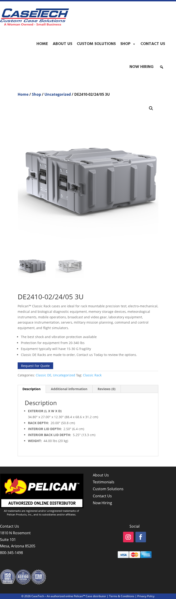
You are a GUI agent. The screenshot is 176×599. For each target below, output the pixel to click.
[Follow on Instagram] (128, 537)
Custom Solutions (96, 44)
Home (42, 44)
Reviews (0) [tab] (107, 389)
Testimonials (103, 481)
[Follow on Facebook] (140, 537)
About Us (62, 44)
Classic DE (43, 375)
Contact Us (152, 44)
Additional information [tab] (69, 389)
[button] (161, 67)
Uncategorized (57, 94)
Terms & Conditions (121, 596)
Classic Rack (92, 375)
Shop (125, 44)
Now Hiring (141, 67)
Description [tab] (31, 389)
